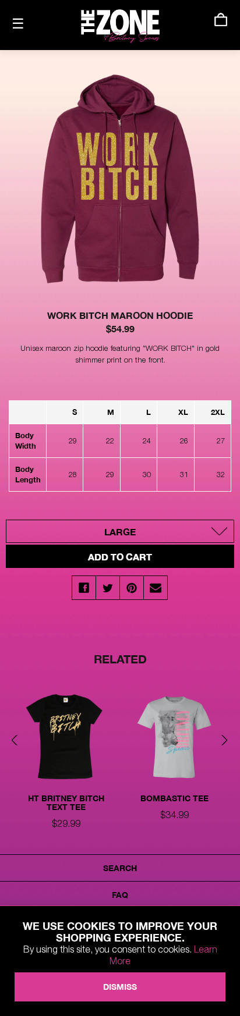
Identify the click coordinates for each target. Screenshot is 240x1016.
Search (120, 868)
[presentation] (17, 741)
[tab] (65, 761)
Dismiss (120, 987)
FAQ (120, 895)
